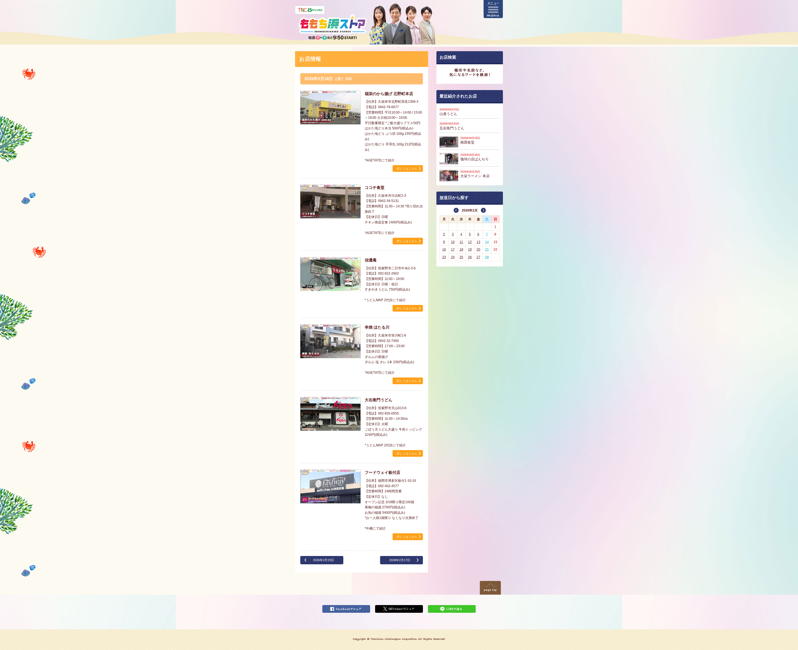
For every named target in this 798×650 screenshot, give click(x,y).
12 (470, 242)
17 (453, 249)
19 (470, 249)
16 (444, 249)
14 (487, 242)
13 (478, 242)
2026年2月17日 (399, 560)
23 (444, 257)
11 (461, 242)
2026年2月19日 (323, 560)
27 (478, 257)
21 (487, 249)
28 (487, 257)
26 (470, 257)
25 (461, 257)
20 (478, 249)
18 (461, 249)
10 (453, 242)
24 (453, 257)
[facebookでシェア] (346, 607)
